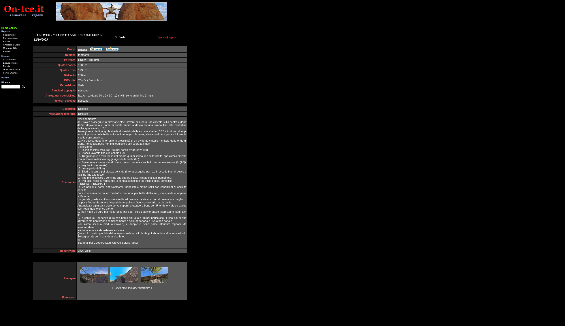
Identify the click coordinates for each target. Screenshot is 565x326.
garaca (82, 49)
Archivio (7, 51)
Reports (6, 31)
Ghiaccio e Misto (11, 45)
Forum (5, 77)
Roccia (6, 41)
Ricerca (5, 82)
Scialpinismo (9, 35)
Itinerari (5, 56)
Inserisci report (167, 37)
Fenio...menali (10, 73)
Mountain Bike (10, 48)
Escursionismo (10, 38)
